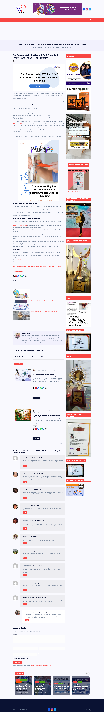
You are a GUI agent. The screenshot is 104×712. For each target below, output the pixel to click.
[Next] (88, 673)
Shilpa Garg (26, 489)
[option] (23, 685)
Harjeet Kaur (26, 473)
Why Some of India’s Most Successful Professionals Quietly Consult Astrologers (80, 687)
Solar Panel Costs (20, 259)
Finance (40, 19)
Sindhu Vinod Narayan (28, 583)
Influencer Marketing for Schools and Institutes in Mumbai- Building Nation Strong (47, 290)
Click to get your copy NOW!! (74, 191)
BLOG (37, 683)
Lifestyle (28, 19)
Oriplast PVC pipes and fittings (20, 225)
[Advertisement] (52, 30)
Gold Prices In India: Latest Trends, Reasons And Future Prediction (44, 311)
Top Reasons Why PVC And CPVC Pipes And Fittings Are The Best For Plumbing (54, 47)
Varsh (24, 536)
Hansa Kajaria (28, 612)
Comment (15, 634)
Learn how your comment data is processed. (41, 665)
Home (14, 19)
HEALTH (41, 683)
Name (14, 645)
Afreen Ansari (26, 551)
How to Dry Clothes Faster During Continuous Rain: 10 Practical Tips (22, 687)
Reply (24, 466)
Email (40, 645)
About (19, 19)
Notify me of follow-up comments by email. (50, 653)
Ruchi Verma (17, 61)
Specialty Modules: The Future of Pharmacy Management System (42, 688)
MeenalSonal (26, 457)
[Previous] (86, 673)
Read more (36, 397)
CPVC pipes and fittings (18, 123)
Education (34, 19)
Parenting (50, 19)
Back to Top (88, 709)
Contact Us (57, 19)
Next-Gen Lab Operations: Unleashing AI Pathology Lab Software (44, 300)
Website (15, 652)
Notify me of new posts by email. (22, 658)
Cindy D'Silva (26, 597)
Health (45, 19)
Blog (23, 19)
